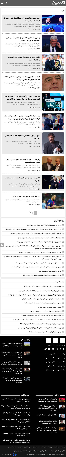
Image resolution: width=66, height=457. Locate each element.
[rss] (64, 349)
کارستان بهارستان (59, 451)
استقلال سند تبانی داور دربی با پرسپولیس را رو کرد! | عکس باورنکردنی (41, 299)
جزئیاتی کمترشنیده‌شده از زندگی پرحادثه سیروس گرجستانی (48, 422)
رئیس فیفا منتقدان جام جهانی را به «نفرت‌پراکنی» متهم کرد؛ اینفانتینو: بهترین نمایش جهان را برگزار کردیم (22, 117)
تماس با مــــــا (50, 354)
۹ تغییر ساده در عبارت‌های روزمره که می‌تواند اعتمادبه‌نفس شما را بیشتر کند (11, 363)
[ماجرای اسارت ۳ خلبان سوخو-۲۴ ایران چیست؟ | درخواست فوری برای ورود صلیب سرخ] (62, 429)
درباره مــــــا (61, 354)
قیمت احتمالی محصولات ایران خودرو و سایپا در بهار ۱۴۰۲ (45, 311)
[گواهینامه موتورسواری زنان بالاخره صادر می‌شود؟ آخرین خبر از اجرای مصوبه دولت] (62, 407)
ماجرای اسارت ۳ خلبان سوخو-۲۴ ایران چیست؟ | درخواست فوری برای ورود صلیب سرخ (46, 430)
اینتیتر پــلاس (61, 366)
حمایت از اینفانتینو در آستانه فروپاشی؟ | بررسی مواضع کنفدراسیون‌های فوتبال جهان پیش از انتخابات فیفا (22, 98)
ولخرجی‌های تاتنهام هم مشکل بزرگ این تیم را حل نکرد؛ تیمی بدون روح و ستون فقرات (11, 371)
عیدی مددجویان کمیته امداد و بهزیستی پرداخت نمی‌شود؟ (45, 332)
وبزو (49, 447)
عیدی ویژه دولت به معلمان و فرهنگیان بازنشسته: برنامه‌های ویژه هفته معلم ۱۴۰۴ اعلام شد (36, 267)
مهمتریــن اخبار (50, 370)
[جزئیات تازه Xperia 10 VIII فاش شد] (62, 416)
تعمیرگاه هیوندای (33, 451)
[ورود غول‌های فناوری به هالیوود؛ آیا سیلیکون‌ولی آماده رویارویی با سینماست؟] (27, 379)
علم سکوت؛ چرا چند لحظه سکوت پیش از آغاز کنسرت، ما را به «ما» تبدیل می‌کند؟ (11, 355)
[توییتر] (53, 349)
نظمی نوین (43, 451)
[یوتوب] (49, 349)
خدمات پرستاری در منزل (19, 451)
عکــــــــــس (50, 358)
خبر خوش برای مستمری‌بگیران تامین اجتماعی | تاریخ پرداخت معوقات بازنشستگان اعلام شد (15, 441)
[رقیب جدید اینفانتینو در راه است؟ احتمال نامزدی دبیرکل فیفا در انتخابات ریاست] (53, 23)
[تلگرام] (60, 349)
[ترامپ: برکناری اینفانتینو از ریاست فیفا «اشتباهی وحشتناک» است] (53, 62)
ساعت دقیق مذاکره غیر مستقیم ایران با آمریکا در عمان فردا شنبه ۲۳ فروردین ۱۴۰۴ (38, 263)
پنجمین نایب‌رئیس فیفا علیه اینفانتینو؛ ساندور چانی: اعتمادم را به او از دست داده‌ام (23, 39)
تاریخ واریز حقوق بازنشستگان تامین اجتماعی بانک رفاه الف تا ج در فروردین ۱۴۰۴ (38, 242)
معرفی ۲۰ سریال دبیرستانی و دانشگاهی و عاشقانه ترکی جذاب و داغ (42, 275)
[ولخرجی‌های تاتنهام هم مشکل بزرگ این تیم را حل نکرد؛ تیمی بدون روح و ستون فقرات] (27, 369)
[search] (6, 3)
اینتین (62, 447)
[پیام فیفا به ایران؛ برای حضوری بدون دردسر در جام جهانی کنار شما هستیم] (53, 163)
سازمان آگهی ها (50, 366)
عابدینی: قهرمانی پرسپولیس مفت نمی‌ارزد (49, 307)
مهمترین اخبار (59, 395)
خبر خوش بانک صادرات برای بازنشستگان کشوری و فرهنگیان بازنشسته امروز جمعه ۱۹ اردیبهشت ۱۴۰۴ (33, 229)
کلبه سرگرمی (11, 447)
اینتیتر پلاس (25, 339)
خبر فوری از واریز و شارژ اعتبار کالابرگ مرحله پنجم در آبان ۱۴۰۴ (44, 225)
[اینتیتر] (58, 3)
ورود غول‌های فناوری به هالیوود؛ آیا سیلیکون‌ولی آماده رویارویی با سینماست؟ (12, 380)
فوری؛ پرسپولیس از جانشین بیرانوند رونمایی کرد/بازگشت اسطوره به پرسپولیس (39, 291)
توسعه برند (42, 447)
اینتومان (56, 447)
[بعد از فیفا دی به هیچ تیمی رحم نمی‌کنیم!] (53, 201)
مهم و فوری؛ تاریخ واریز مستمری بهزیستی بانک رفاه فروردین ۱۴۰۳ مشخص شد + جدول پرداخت (34, 295)
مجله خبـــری (61, 370)
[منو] (2, 2)
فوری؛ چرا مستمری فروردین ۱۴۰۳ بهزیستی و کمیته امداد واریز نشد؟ (42, 286)
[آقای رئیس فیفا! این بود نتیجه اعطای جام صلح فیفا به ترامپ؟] (53, 182)
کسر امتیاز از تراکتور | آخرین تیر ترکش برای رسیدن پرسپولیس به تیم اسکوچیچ (39, 238)
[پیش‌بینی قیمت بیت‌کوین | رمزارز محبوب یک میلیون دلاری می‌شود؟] (62, 400)
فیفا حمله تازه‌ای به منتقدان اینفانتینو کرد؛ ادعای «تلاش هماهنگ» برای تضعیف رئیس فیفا (22, 78)
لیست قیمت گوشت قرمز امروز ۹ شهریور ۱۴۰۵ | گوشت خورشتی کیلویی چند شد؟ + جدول (15, 407)
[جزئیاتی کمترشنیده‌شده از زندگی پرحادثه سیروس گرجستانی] (62, 422)
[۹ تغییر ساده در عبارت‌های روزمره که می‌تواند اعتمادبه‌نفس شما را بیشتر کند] (27, 363)
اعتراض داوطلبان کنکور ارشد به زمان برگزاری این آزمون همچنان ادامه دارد (41, 315)
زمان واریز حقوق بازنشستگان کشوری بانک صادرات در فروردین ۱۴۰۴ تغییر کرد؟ (39, 252)
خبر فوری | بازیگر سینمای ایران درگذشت (50, 271)
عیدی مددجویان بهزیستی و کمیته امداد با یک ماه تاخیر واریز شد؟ (42, 303)
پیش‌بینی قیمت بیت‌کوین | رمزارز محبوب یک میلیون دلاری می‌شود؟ (47, 400)
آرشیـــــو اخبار (50, 362)
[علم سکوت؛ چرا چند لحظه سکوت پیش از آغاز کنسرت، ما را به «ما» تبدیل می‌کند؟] (27, 353)
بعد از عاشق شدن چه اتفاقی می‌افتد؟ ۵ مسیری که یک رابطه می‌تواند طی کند (11, 345)
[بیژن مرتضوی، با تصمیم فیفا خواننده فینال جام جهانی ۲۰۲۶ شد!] (53, 143)
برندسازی (26, 447)
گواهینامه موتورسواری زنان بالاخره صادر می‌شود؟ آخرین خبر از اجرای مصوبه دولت (47, 408)
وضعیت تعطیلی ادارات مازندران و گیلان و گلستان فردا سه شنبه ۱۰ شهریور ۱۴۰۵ (16, 414)
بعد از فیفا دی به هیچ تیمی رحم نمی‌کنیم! (26, 196)
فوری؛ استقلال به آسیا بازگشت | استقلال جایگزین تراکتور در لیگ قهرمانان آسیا (39, 328)
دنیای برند (34, 447)
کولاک (50, 451)
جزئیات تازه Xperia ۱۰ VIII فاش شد (47, 415)
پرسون (19, 447)
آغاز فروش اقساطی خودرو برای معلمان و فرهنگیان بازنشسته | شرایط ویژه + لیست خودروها (36, 233)
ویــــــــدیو (61, 358)
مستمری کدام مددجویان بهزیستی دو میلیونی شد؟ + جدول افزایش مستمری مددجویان (37, 320)
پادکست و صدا (61, 362)
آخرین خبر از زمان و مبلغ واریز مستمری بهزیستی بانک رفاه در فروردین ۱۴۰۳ (40, 324)
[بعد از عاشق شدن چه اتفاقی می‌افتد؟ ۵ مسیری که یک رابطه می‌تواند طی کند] (27, 344)
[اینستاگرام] (57, 349)
